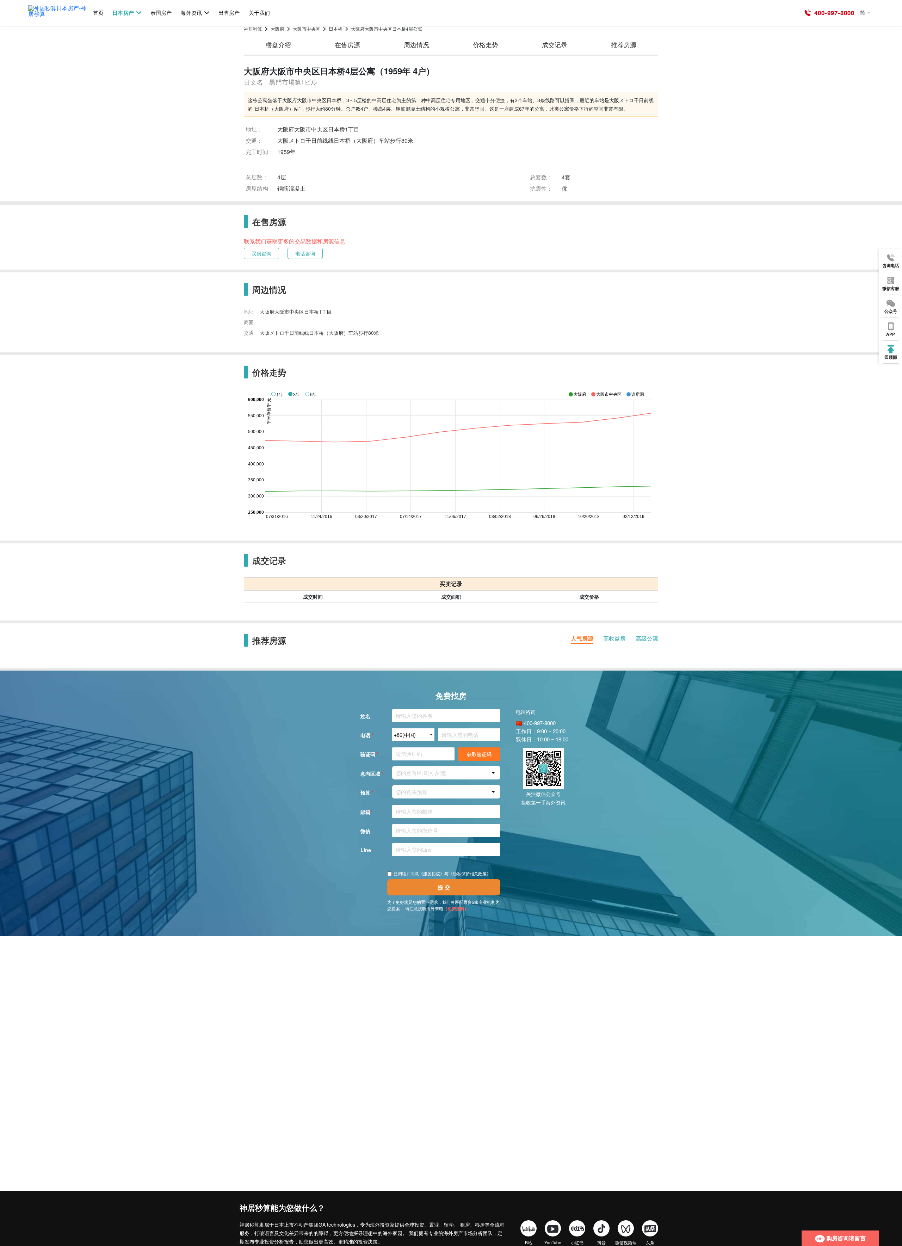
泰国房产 (161, 13)
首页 (98, 13)
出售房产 (229, 13)
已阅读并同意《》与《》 (442, 873)
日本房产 (123, 13)
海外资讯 (191, 13)
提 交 (444, 887)
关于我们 (259, 13)
